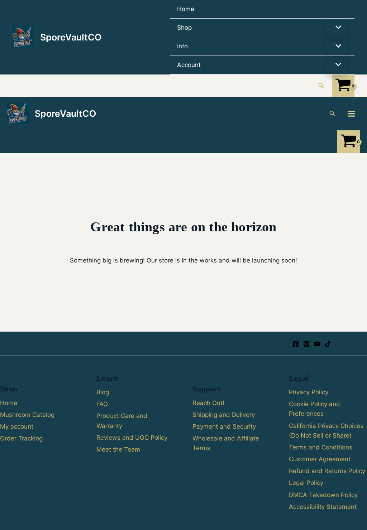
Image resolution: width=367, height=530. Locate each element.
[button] (321, 85)
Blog (102, 392)
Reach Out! (208, 402)
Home (185, 9)
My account (16, 426)
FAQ (102, 404)
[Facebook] (295, 344)
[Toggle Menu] (336, 27)
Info (182, 46)
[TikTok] (328, 344)
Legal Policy (306, 482)
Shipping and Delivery (223, 414)
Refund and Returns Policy (327, 470)
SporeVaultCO (70, 37)
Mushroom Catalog (27, 414)
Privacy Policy (308, 392)
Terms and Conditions (320, 447)
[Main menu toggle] (351, 113)
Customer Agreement (320, 459)
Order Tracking (21, 438)
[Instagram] (306, 344)
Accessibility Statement (323, 506)
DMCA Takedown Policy (323, 494)
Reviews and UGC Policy (131, 437)
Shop (184, 27)
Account (189, 64)
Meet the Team (118, 449)
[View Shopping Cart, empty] (343, 85)
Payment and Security (224, 426)
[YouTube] (317, 344)
